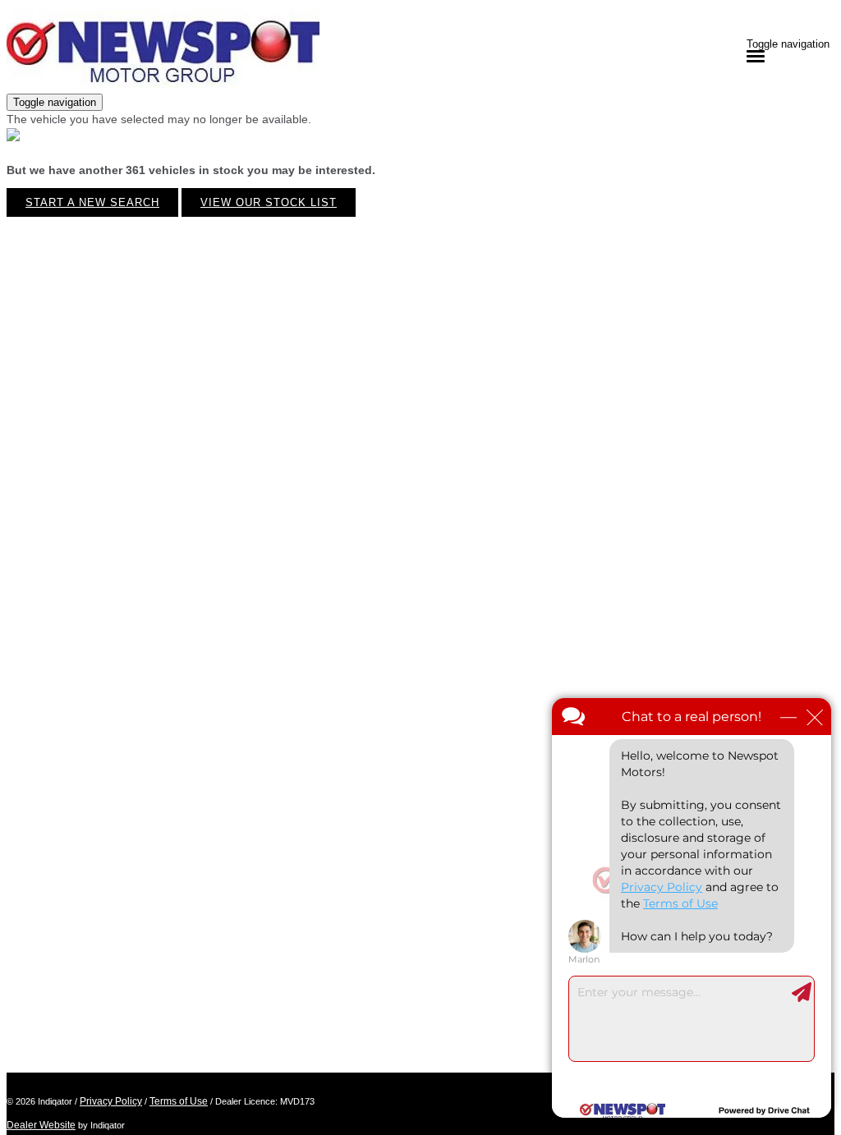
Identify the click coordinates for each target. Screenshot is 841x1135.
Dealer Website (41, 1125)
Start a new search (92, 202)
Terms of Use (178, 1101)
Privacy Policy (111, 1101)
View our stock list (268, 202)
